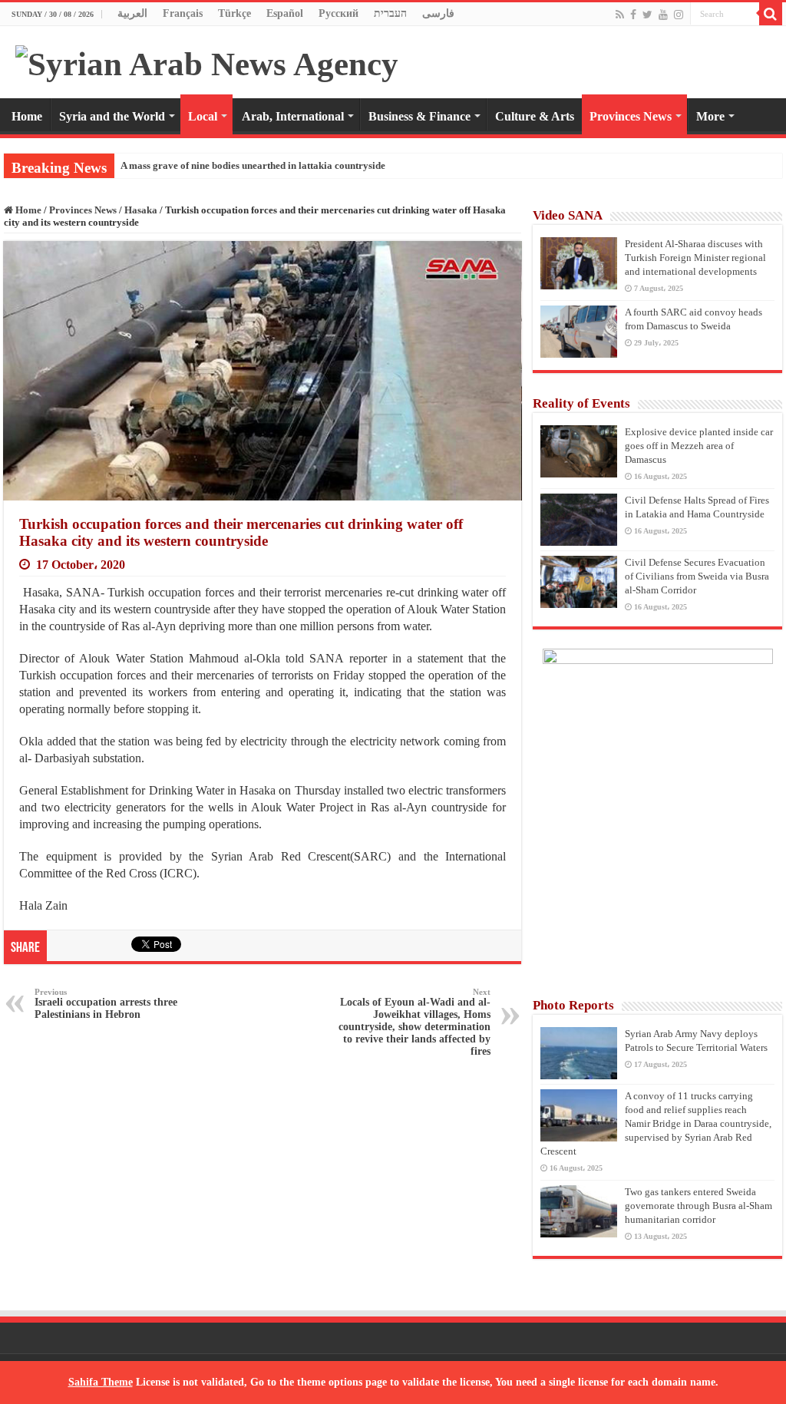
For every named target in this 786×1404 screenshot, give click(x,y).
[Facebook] (633, 14)
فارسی (438, 13)
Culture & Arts (534, 116)
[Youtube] (663, 14)
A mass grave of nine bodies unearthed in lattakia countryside (253, 165)
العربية (132, 13)
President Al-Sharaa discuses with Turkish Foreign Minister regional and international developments (695, 257)
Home (27, 116)
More (710, 116)
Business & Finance (419, 116)
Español (284, 13)
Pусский (338, 13)
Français (183, 13)
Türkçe (234, 13)
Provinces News (631, 116)
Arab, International (293, 116)
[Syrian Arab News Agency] (206, 60)
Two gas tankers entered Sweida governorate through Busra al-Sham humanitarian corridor (698, 1205)
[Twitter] (647, 14)
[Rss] (620, 14)
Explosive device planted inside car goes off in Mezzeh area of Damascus (699, 445)
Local (202, 116)
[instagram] (678, 14)
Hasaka (140, 210)
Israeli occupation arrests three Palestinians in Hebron (106, 1003)
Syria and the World (112, 116)
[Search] (770, 13)
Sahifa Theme (100, 1382)
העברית (390, 13)
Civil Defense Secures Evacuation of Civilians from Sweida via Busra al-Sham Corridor (697, 576)
